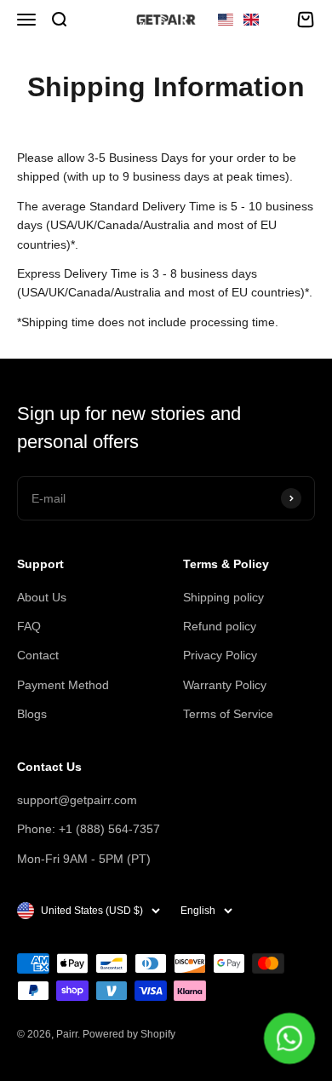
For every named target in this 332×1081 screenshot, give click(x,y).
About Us (41, 597)
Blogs (32, 714)
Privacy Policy (220, 655)
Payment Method (63, 685)
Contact (38, 655)
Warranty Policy (224, 685)
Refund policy (219, 626)
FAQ (29, 626)
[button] (238, 20)
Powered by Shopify (129, 1034)
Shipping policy (223, 597)
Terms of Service (228, 714)
